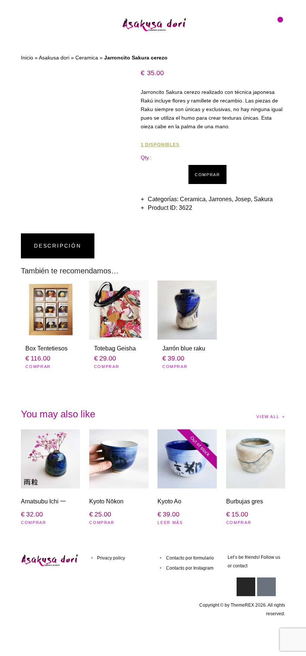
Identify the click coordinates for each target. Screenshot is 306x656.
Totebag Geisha (115, 348)
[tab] (59, 245)
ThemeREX (242, 605)
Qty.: (146, 157)
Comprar (207, 174)
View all (267, 416)
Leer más (169, 522)
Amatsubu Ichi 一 (43, 501)
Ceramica (86, 58)
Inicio (27, 58)
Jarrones (220, 199)
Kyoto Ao (169, 501)
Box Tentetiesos (46, 348)
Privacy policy (111, 558)
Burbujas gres (244, 501)
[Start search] (263, 24)
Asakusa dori (54, 58)
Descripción (57, 246)
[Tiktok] (266, 586)
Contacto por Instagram (189, 568)
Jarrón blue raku (183, 348)
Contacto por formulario (190, 558)
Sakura (263, 199)
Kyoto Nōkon (106, 501)
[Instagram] (246, 586)
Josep (243, 199)
